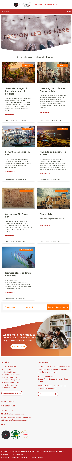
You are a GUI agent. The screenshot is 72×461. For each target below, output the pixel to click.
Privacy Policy (5, 457)
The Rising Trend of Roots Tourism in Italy (52, 89)
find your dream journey (58, 307)
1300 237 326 (8, 410)
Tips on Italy (46, 214)
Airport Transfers (10, 367)
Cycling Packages (10, 377)
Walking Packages (10, 385)
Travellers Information (36, 457)
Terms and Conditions (19, 457)
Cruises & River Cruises (12, 375)
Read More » (10, 115)
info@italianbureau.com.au (14, 414)
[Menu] (65, 11)
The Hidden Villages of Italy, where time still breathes (16, 91)
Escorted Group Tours (12, 380)
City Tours (7, 369)
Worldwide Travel (10, 388)
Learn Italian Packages (12, 382)
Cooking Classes (10, 372)
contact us (42, 369)
